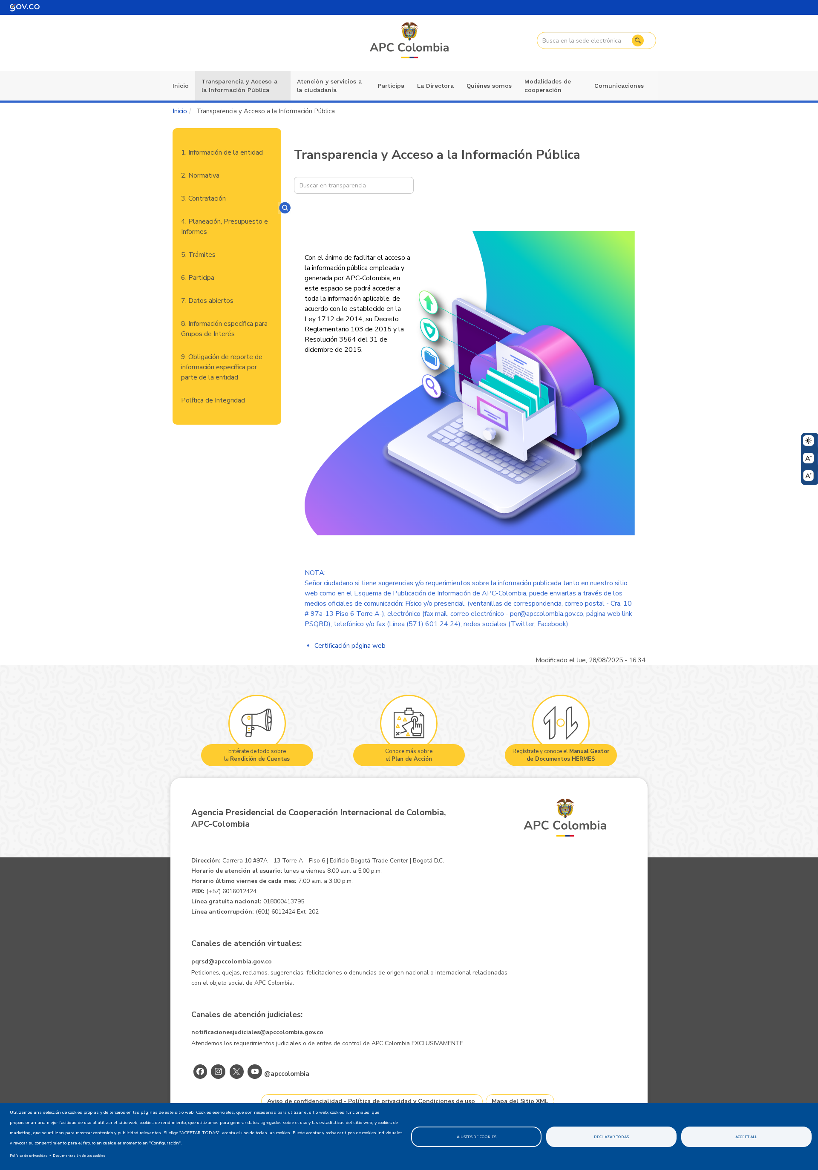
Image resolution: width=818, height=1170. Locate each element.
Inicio (181, 85)
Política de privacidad (29, 1155)
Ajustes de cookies (476, 1136)
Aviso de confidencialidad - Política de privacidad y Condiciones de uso (371, 1101)
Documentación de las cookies (79, 1155)
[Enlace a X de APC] (237, 1071)
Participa (391, 85)
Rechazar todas (611, 1136)
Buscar (637, 40)
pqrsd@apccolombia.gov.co (231, 961)
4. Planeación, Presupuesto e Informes (224, 226)
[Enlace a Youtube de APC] (255, 1071)
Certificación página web (350, 645)
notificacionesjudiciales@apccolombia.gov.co (257, 1032)
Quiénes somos (489, 85)
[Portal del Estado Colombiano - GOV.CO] (24, 7)
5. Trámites (198, 254)
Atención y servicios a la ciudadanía (329, 85)
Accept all (746, 1136)
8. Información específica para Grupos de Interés (224, 329)
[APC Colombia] (410, 40)
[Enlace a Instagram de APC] (218, 1071)
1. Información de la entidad (222, 152)
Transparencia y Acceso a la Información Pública (239, 85)
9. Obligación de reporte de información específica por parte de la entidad (221, 367)
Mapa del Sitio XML (520, 1101)
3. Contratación (203, 198)
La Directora (435, 85)
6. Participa (197, 277)
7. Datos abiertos (207, 300)
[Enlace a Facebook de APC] (200, 1071)
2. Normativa (200, 175)
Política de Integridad (213, 400)
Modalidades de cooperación (547, 85)
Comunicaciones (619, 85)
